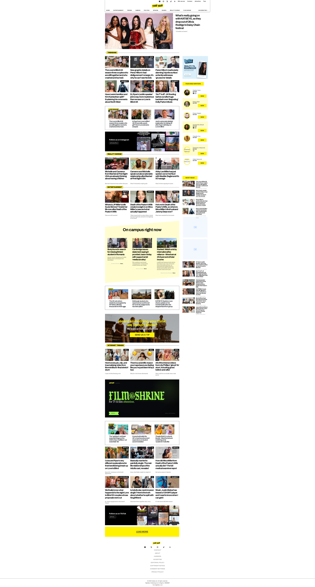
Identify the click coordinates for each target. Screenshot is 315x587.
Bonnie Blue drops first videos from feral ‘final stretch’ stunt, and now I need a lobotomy (201, 300)
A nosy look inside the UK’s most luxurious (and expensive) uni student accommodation (140, 439)
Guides (164, 10)
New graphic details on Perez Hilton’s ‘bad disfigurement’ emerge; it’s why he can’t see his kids (201, 193)
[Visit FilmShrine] (142, 398)
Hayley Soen (197, 90)
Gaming (138, 10)
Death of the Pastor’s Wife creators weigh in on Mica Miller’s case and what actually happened (141, 208)
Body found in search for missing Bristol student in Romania (116, 252)
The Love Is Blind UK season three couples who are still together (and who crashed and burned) (118, 124)
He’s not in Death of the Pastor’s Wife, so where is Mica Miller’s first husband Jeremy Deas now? (166, 208)
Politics (146, 10)
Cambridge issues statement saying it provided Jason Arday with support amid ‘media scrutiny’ (142, 254)
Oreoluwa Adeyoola (199, 148)
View (202, 96)
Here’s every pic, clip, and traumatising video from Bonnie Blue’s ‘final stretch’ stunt (116, 366)
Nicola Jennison (139, 268)
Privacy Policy (158, 572)
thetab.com (154, 581)
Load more (142, 532)
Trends (129, 10)
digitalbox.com (159, 585)
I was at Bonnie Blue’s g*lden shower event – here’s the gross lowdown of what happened (202, 309)
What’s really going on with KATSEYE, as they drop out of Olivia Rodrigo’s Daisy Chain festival (188, 22)
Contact (189, 1)
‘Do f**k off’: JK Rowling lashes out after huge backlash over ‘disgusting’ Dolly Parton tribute (202, 273)
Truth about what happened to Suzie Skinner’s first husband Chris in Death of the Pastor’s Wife (201, 283)
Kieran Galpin (197, 113)
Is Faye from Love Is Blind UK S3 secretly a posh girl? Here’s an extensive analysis (140, 124)
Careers (157, 556)
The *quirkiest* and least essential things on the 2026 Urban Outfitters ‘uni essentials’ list (118, 439)
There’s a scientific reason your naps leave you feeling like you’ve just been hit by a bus (142, 366)
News (108, 10)
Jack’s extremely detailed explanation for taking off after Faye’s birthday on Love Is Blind (164, 124)
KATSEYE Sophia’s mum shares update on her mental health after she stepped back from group (164, 303)
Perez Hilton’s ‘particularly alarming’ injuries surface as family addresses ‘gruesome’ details (202, 202)
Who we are (181, 1)
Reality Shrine (175, 10)
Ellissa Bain (196, 102)
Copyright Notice (157, 565)
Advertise (198, 1)
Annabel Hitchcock (115, 263)
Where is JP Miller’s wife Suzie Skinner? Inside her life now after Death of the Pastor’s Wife (116, 208)
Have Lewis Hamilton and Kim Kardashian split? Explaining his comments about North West (201, 211)
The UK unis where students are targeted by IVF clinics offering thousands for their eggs (117, 303)
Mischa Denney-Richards (166, 273)
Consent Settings (157, 569)
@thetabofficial (114, 143)
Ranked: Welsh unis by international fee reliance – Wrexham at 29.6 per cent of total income (167, 254)
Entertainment (118, 10)
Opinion (155, 10)
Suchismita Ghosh (198, 125)
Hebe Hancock (197, 159)
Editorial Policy (157, 562)
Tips (204, 1)
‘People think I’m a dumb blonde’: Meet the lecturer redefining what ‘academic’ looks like (164, 439)
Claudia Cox (196, 136)
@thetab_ (112, 516)
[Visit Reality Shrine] (195, 67)
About (157, 553)
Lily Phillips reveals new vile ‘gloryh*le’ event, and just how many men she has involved (201, 291)
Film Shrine (187, 10)
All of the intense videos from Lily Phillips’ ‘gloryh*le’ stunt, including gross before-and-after (167, 366)
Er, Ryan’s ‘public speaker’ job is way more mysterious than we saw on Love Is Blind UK (202, 264)
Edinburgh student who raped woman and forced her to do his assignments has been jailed (141, 303)
